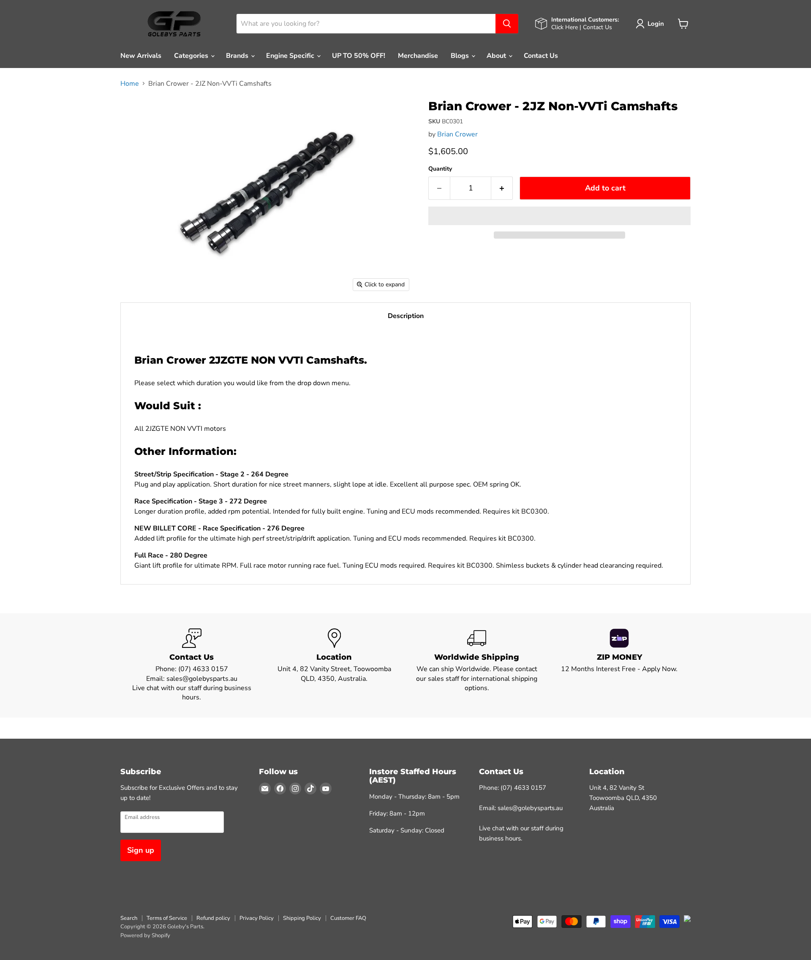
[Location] (334, 665)
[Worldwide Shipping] (477, 665)
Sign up (140, 850)
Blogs (461, 55)
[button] (559, 216)
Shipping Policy (302, 918)
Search (128, 918)
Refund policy (213, 918)
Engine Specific (291, 55)
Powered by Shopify (145, 935)
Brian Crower (457, 134)
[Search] (506, 23)
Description (406, 316)
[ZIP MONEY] (619, 665)
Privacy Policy (256, 918)
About (497, 55)
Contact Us (541, 55)
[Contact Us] (191, 665)
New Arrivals (140, 55)
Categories (192, 55)
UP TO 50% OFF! (358, 55)
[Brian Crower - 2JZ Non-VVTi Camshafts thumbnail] (136, 111)
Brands (238, 55)
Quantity (440, 169)
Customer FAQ (348, 918)
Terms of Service (167, 918)
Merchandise (418, 55)
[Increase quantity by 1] (502, 188)
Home (129, 83)
